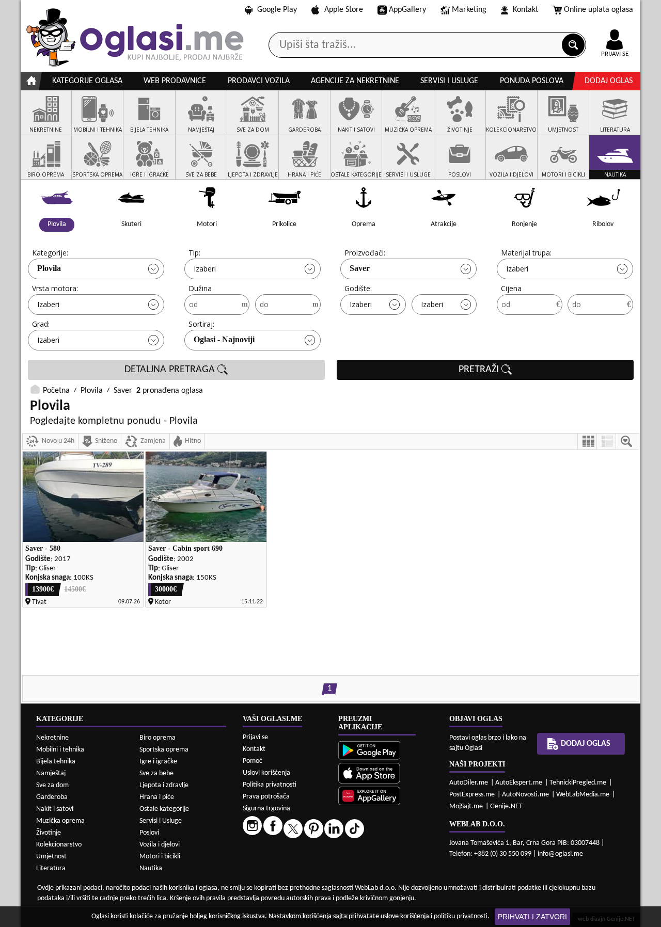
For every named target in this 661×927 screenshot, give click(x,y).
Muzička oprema (60, 821)
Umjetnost (51, 856)
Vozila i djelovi (159, 845)
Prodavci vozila (259, 81)
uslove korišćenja (405, 916)
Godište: (358, 288)
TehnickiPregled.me (577, 783)
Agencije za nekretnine (355, 81)
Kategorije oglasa (87, 81)
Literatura (51, 868)
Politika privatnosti (269, 785)
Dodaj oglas (609, 81)
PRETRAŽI (480, 369)
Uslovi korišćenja (266, 773)
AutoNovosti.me (525, 794)
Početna (56, 391)
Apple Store (343, 10)
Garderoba (52, 797)
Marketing (469, 10)
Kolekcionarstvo (59, 845)
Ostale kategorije (164, 809)
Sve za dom (52, 785)
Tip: (194, 253)
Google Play (277, 10)
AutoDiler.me (468, 783)
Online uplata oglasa (598, 10)
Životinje (48, 833)
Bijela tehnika (55, 761)
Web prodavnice (175, 81)
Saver (360, 268)
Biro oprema (157, 738)
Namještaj (51, 773)
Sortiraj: (201, 324)
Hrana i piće (156, 797)
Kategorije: (50, 253)
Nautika (150, 868)
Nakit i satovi (54, 809)
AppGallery (407, 10)
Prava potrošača (266, 797)
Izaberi (205, 269)
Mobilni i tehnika (60, 750)
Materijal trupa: (526, 253)
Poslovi (149, 833)
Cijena (511, 288)
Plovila (49, 268)
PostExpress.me (472, 794)
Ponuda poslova (531, 81)
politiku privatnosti (460, 916)
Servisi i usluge (449, 81)
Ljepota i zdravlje (163, 785)
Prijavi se (255, 737)
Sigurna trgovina (266, 808)
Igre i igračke (158, 761)
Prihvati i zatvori (532, 917)
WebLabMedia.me (582, 794)
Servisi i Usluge (160, 821)
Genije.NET (506, 806)
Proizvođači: (364, 253)
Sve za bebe (156, 773)
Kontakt (525, 10)
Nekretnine (52, 738)
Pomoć (252, 761)
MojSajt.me (466, 806)
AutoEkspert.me (518, 783)
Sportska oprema (163, 750)
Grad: (41, 324)
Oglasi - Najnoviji (224, 339)
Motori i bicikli (159, 856)
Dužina (200, 288)
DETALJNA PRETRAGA (170, 369)
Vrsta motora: (55, 288)
